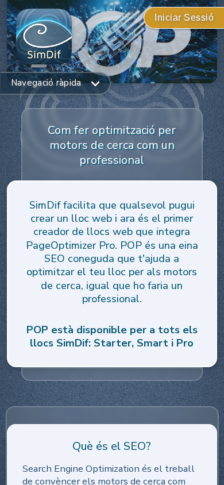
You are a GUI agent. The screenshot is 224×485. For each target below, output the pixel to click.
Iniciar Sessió (184, 17)
